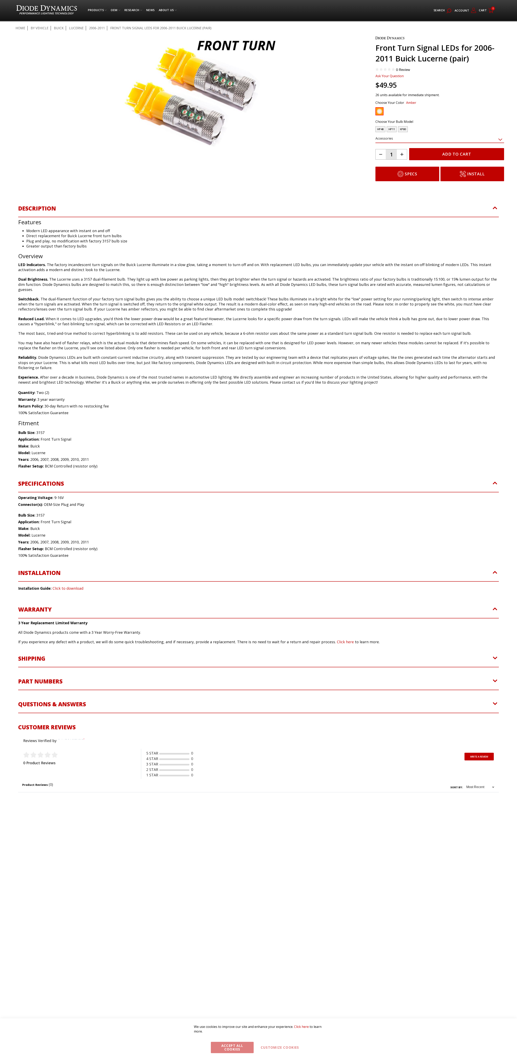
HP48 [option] (380, 129)
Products (96, 11)
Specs (411, 174)
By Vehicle (39, 28)
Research (131, 11)
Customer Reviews (47, 736)
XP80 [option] (403, 129)
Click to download (68, 597)
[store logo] (46, 10)
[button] (33, 175)
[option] (379, 111)
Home (20, 28)
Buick (59, 28)
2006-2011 (97, 28)
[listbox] (436, 112)
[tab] (258, 219)
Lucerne (76, 28)
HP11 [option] (392, 129)
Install (475, 174)
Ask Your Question (389, 76)
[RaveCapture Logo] (70, 749)
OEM (114, 11)
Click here (345, 650)
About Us (166, 11)
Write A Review (479, 765)
